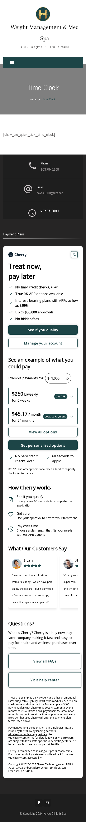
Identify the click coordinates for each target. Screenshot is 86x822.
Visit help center (44, 680)
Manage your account (43, 343)
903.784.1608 (50, 169)
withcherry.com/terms (21, 737)
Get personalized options (43, 445)
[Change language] (74, 254)
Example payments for (25, 378)
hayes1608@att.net (50, 193)
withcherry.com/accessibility (25, 757)
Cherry (39, 632)
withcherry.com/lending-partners (27, 734)
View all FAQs (45, 661)
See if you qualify (43, 330)
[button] (43, 396)
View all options (43, 432)
